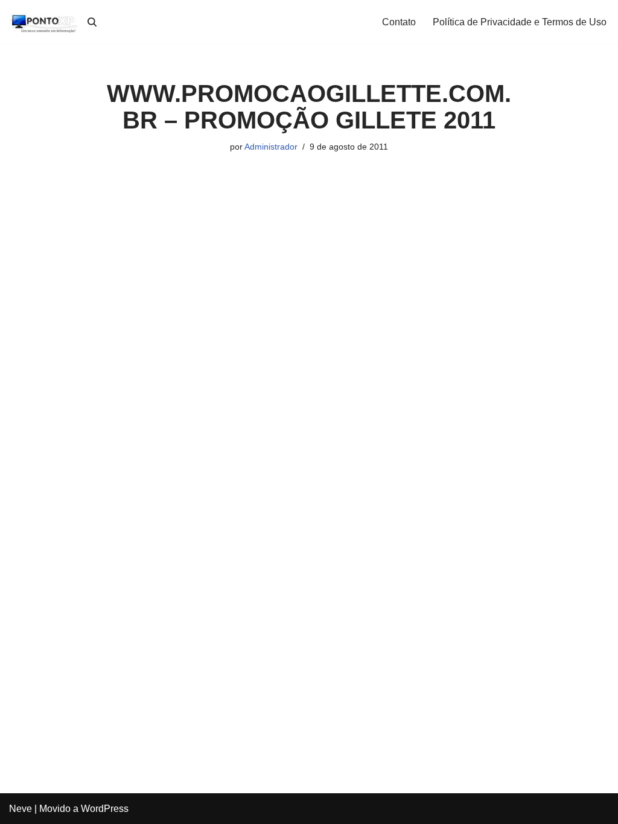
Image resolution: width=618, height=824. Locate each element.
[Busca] (92, 22)
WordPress (105, 808)
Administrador (271, 146)
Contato (399, 22)
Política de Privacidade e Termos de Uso (520, 22)
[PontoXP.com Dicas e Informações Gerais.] (45, 22)
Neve (20, 808)
